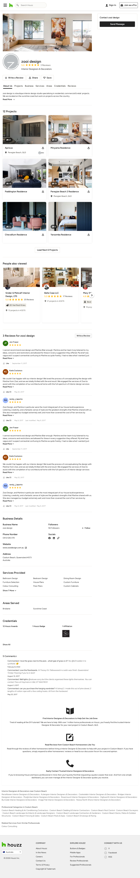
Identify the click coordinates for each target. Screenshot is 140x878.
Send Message (117, 24)
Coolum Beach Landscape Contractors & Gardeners (78, 813)
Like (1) (8, 392)
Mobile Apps (75, 852)
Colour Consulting (9, 826)
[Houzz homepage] (11, 5)
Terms (38, 865)
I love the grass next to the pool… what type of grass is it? (44, 661)
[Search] (17, 5)
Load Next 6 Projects (47, 250)
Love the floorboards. (29, 670)
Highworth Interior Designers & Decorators (118, 797)
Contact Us (41, 861)
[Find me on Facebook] (49, 538)
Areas (49, 86)
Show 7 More (8, 590)
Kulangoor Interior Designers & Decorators (59, 794)
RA (5, 400)
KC (5, 371)
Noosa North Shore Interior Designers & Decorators (98, 800)
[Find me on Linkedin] (54, 538)
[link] (8, 358)
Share (35, 77)
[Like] (4, 363)
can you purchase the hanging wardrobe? (37, 688)
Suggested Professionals (80, 865)
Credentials (59, 86)
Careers (39, 856)
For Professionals (77, 856)
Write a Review (83, 336)
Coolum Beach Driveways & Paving (81, 816)
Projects (18, 86)
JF (5, 343)
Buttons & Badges (77, 848)
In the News (41, 852)
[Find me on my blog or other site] (58, 538)
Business (29, 86)
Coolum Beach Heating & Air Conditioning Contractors (25, 810)
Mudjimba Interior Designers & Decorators (42, 797)
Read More (7, 99)
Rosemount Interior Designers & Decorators (80, 797)
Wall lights (24, 679)
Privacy (46, 865)
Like (7, 363)
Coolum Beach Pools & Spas (53, 816)
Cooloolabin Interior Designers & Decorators (97, 794)
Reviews (72, 86)
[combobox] (31, 5)
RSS (110, 857)
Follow (87, 528)
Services (40, 86)
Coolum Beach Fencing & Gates (26, 816)
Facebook (112, 853)
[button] (5, 5)
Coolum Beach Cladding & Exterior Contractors (69, 810)
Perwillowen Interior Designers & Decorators (21, 794)
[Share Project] (43, 148)
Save (49, 77)
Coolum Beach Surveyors (127, 810)
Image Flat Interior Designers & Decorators (56, 800)
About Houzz (41, 848)
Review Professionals (79, 861)
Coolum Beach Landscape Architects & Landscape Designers (29, 813)
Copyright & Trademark (46, 869)
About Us (7, 86)
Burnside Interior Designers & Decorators (19, 800)
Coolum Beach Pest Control (103, 810)
